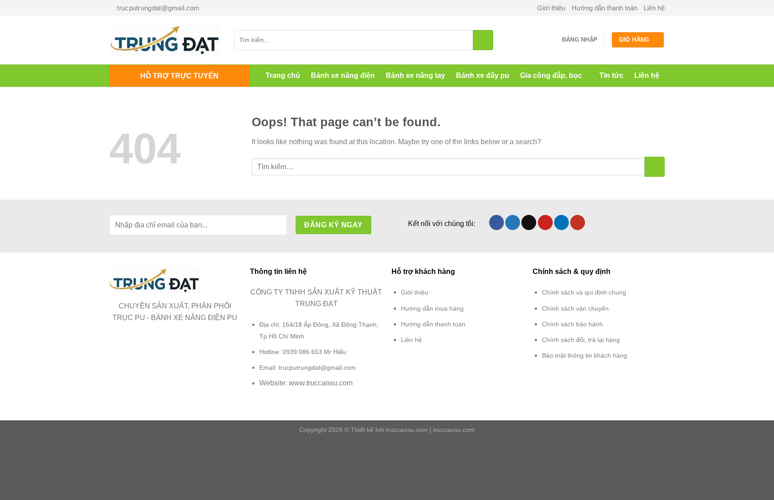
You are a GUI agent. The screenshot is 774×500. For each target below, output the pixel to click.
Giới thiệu (551, 8)
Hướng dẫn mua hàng (432, 308)
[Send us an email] (528, 222)
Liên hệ (654, 8)
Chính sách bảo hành (572, 324)
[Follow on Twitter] (512, 222)
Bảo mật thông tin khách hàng (584, 355)
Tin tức (611, 75)
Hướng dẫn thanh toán (604, 8)
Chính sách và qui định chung (584, 292)
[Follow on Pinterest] (545, 222)
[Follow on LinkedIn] (561, 222)
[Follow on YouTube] (577, 222)
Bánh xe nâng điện (343, 75)
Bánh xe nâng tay (415, 75)
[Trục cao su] (165, 40)
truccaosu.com (407, 429)
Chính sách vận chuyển (575, 308)
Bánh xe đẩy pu (482, 75)
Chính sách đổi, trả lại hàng (581, 339)
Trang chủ (283, 75)
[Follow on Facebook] (496, 222)
